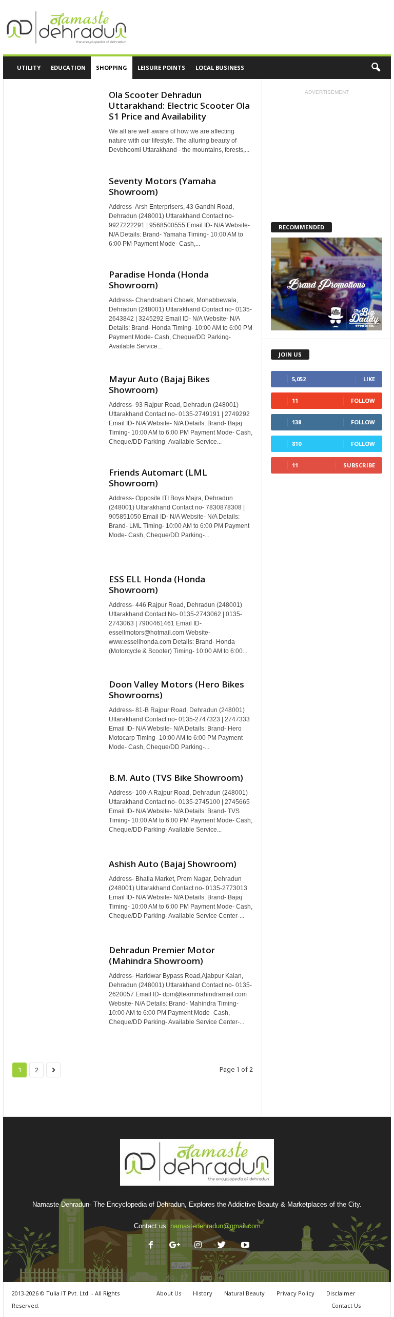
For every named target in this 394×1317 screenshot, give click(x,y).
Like (369, 379)
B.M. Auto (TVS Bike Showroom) (176, 777)
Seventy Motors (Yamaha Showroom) (162, 186)
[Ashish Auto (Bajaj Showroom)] (55, 890)
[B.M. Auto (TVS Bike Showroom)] (55, 801)
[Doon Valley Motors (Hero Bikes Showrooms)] (55, 707)
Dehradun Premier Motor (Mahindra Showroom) (162, 955)
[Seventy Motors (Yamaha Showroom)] (55, 211)
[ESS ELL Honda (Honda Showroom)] (55, 616)
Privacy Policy (295, 1293)
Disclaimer (341, 1293)
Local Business (219, 67)
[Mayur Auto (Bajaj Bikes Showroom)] (55, 406)
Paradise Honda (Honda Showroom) (159, 279)
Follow (363, 400)
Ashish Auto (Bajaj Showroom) (173, 864)
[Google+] (174, 1246)
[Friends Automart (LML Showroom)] (55, 510)
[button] (375, 67)
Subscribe (359, 465)
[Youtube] (244, 1246)
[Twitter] (221, 1246)
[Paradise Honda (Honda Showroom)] (55, 311)
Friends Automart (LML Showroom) (158, 477)
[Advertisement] (261, 27)
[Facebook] (151, 1246)
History (202, 1293)
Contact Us (346, 1305)
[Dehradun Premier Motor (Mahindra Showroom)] (55, 988)
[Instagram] (198, 1246)
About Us (168, 1293)
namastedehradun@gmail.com (215, 1226)
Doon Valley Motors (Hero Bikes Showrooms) (176, 689)
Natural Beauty (244, 1293)
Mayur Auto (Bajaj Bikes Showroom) (159, 384)
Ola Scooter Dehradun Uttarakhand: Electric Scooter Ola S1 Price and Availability (179, 105)
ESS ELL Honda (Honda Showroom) (157, 584)
